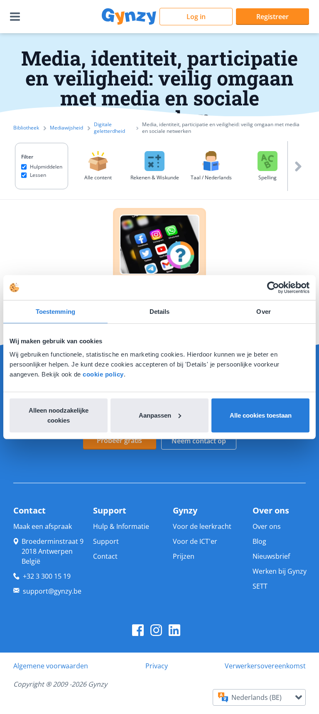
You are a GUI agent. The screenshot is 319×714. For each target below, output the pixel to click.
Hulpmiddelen (46, 167)
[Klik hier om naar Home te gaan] (129, 16)
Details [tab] (160, 311)
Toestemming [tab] (55, 311)
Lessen (38, 175)
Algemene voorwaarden (50, 665)
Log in (196, 16)
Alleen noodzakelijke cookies (58, 414)
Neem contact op (199, 440)
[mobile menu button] (16, 17)
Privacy (156, 665)
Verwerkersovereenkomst (265, 665)
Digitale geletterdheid (109, 127)
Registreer (272, 16)
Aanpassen (155, 414)
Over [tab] (263, 311)
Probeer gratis (119, 440)
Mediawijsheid (66, 128)
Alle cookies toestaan (261, 414)
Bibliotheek (26, 128)
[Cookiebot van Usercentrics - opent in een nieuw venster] (273, 287)
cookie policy (103, 373)
